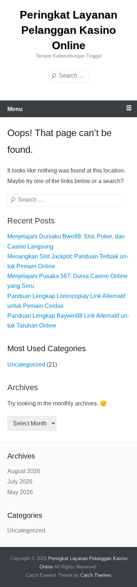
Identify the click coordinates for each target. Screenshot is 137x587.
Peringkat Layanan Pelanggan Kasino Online (68, 30)
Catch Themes (95, 575)
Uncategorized (26, 364)
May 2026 (20, 492)
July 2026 (20, 482)
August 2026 (23, 471)
